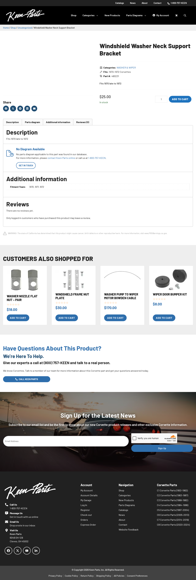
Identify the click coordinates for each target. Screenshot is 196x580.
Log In (84, 505)
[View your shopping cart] (176, 15)
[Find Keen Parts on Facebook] (8, 550)
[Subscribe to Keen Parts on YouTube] (27, 550)
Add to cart (180, 99)
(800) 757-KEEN (56, 362)
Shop (73, 15)
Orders (84, 519)
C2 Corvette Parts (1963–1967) (172, 495)
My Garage (86, 500)
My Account (87, 490)
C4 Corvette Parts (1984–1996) (172, 505)
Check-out (86, 514)
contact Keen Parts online (61, 157)
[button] (6, 108)
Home (6, 27)
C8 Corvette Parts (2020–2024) (173, 524)
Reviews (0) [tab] (82, 122)
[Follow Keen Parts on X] (17, 550)
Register (85, 509)
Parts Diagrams (134, 15)
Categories (88, 15)
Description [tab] (12, 122)
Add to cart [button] (18, 317)
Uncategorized (25, 27)
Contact (157, 3)
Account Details (89, 495)
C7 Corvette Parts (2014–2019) (173, 519)
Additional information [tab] (58, 122)
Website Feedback (128, 529)
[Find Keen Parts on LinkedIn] (36, 550)
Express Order (88, 524)
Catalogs (119, 3)
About (144, 3)
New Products (112, 15)
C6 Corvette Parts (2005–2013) (173, 514)
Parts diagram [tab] (32, 122)
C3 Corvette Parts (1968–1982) (172, 500)
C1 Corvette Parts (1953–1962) (172, 490)
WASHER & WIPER (126, 67)
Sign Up (162, 448)
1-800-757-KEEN (178, 3)
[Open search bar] (185, 15)
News (133, 3)
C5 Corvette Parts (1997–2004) (173, 509)
